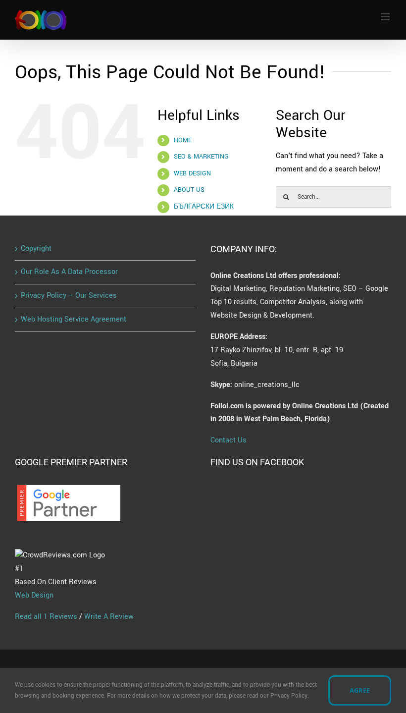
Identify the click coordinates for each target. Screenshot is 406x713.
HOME (183, 140)
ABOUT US (189, 189)
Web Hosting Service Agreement (73, 319)
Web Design (34, 595)
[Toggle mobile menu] (386, 16)
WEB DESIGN (192, 173)
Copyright (36, 248)
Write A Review (109, 616)
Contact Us (228, 440)
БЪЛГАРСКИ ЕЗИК (204, 206)
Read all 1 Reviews (46, 616)
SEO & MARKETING (201, 156)
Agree (360, 690)
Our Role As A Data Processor (69, 272)
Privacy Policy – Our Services (69, 295)
